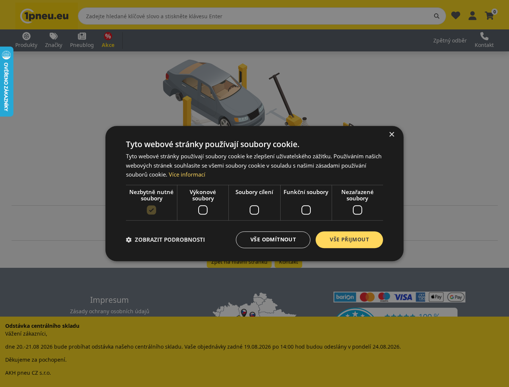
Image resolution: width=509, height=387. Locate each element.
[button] (165, 240)
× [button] (391, 134)
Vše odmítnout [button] (273, 239)
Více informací (187, 174)
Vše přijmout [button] (349, 239)
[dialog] (254, 193)
